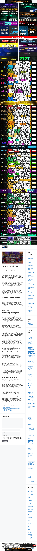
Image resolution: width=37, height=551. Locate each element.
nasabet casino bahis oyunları (31, 380)
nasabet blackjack (30, 367)
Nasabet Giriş (30, 258)
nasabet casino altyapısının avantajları (31, 379)
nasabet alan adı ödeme (30, 356)
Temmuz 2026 (30, 489)
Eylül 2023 (29, 523)
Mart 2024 (30, 514)
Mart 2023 (30, 532)
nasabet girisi (31, 392)
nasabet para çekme (31, 436)
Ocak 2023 (30, 535)
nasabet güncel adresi (31, 407)
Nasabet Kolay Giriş (31, 270)
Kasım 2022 (30, 538)
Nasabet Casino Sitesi (30, 385)
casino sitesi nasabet (30, 339)
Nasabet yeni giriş (31, 463)
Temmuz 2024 (30, 508)
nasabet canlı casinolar (10, 408)
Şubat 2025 (30, 497)
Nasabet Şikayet (30, 477)
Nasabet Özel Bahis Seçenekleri (7, 409)
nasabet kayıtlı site (30, 419)
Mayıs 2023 (30, 529)
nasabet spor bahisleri (30, 449)
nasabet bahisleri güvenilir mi (31, 362)
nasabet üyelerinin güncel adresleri (31, 474)
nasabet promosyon (30, 439)
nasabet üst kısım (30, 473)
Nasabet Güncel (31, 401)
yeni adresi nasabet (30, 480)
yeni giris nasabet (31, 481)
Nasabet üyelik (31, 467)
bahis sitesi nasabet (31, 336)
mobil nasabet (30, 352)
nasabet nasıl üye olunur (30, 430)
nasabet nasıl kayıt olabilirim (31, 429)
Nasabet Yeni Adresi (31, 461)
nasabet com (30, 388)
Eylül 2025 (29, 492)
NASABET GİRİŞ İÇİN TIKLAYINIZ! (18, 37)
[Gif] (18, 103)
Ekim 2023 (30, 521)
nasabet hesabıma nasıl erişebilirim (30, 413)
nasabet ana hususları (30, 357)
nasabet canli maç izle (31, 372)
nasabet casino (30, 377)
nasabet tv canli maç (31, 454)
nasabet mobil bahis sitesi (31, 427)
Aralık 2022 (30, 537)
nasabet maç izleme (31, 425)
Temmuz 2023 (30, 526)
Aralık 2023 (30, 518)
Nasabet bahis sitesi (30, 364)
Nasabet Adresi (30, 256)
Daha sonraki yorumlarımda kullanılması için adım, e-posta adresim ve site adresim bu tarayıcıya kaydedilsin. (13, 438)
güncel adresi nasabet (30, 348)
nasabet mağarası (17, 408)
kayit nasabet (31, 351)
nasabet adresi (31, 355)
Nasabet (29, 262)
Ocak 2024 (30, 517)
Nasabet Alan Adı (31, 272)
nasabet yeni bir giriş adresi (31, 462)
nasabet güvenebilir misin (31, 409)
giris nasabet (5, 408)
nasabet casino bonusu (30, 381)
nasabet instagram (31, 414)
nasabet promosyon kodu (31, 442)
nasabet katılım (29, 417)
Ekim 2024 (30, 503)
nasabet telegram (31, 450)
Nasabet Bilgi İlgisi (31, 303)
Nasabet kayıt (30, 418)
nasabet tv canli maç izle (31, 456)
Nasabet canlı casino (30, 375)
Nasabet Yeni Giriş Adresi (31, 465)
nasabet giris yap (31, 394)
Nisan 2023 (30, 531)
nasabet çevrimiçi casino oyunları (30, 469)
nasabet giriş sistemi (30, 400)
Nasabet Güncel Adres (31, 404)
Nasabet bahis (31, 361)
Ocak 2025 (30, 498)
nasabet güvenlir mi (31, 412)
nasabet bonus (30, 368)
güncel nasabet (31, 349)
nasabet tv (30, 451)
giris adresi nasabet (30, 342)
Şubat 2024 (30, 515)
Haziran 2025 (30, 494)
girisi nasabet (30, 343)
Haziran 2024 (30, 509)
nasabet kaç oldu (31, 420)
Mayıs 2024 (30, 511)
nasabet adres (31, 353)
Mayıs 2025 (30, 495)
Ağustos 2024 (30, 506)
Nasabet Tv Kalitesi (31, 313)
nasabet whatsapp (30, 458)
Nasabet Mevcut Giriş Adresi (7, 410)
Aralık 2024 (30, 500)
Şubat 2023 (30, 534)
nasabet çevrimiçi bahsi (30, 468)
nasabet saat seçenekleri (30, 443)
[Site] (18, 63)
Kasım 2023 (30, 520)
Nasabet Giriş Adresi (31, 398)
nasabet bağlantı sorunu (30, 366)
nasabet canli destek (30, 370)
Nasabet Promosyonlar (6, 407)
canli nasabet (30, 337)
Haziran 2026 (30, 491)
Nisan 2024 (30, 512)
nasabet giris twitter (31, 393)
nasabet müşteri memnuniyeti (31, 428)
